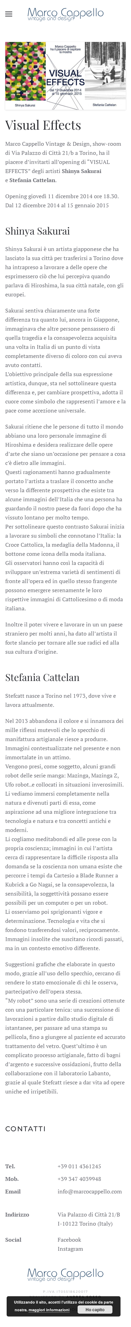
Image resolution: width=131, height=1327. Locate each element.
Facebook (69, 1239)
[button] (8, 14)
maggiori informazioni (49, 1309)
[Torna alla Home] (65, 14)
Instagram (70, 1249)
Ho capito (95, 1309)
